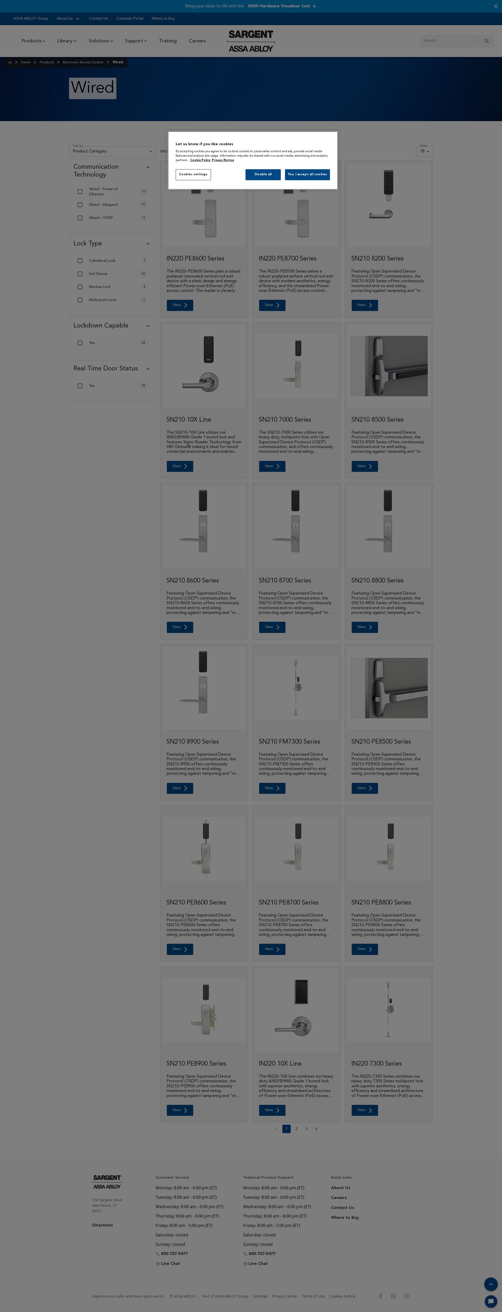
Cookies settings (193, 174)
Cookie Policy (200, 160)
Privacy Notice (223, 160)
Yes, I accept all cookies (307, 174)
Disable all (263, 174)
